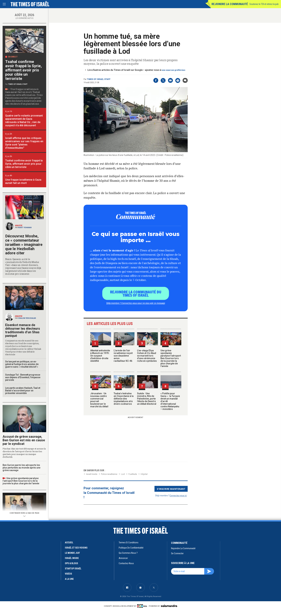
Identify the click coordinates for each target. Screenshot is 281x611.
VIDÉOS (68, 573)
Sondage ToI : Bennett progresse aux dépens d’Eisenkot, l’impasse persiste (22, 377)
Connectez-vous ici (178, 495)
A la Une (69, 579)
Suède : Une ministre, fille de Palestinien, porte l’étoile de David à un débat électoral (146, 398)
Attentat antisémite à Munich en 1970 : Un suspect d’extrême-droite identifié (100, 355)
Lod (123, 474)
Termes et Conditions (128, 542)
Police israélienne (109, 474)
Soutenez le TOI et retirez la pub (264, 4)
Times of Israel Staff (98, 79)
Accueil (69, 542)
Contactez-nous (126, 563)
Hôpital (144, 474)
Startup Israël (73, 568)
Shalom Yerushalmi (27, 318)
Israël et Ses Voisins (76, 547)
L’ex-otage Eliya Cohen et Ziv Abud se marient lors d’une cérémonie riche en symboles (147, 355)
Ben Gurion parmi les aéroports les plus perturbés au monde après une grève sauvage (21, 468)
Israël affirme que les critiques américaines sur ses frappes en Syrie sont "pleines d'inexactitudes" (24, 143)
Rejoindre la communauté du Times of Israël (135, 293)
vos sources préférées (173, 70)
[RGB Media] (142, 606)
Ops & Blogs (71, 563)
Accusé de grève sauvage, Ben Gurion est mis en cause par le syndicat (24, 440)
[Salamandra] (169, 606)
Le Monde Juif (72, 553)
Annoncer (123, 558)
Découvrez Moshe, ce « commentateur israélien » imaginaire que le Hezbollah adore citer (23, 244)
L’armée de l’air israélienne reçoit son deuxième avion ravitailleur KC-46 (123, 355)
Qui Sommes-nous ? (128, 553)
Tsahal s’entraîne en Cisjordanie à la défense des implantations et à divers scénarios (124, 398)
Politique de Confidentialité (131, 547)
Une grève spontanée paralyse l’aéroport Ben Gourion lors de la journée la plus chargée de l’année (171, 358)
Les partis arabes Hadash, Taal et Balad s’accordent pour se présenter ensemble (22, 390)
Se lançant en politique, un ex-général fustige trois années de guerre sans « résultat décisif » (22, 364)
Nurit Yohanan (25, 227)
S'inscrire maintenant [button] (171, 488)
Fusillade (132, 474)
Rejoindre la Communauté (230, 4)
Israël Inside (91, 474)
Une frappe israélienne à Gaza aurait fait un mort (23, 181)
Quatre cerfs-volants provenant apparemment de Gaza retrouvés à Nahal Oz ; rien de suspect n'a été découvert (24, 120)
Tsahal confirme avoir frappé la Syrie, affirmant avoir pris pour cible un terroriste (23, 70)
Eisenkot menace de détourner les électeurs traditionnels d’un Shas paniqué (22, 330)
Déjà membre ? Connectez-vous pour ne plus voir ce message (135, 303)
